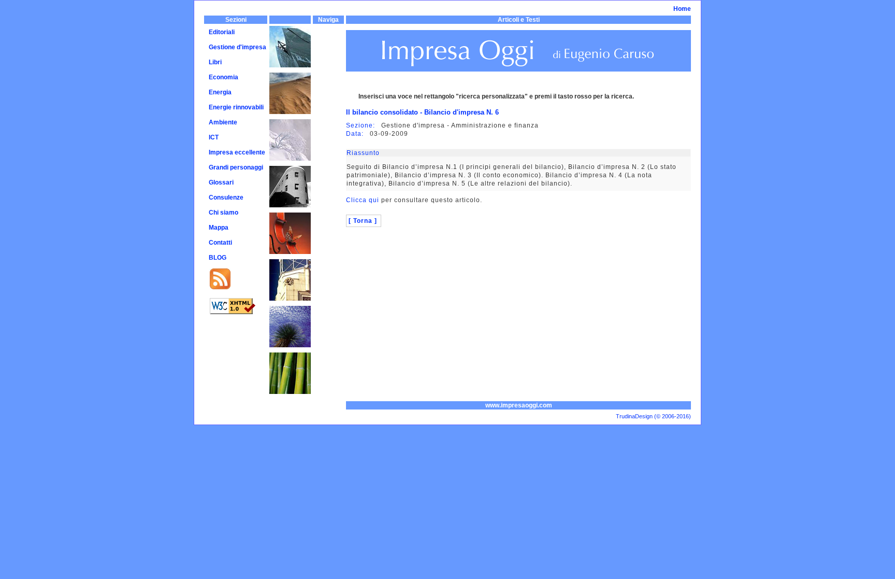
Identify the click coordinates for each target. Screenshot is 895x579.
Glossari (221, 182)
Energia (220, 92)
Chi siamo (223, 212)
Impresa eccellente (237, 152)
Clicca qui (362, 200)
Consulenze (226, 197)
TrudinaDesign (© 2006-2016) (653, 416)
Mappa (218, 227)
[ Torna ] (363, 220)
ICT (214, 137)
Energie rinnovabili (236, 107)
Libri (215, 62)
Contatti (220, 242)
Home (682, 8)
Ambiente (223, 122)
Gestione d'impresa (237, 47)
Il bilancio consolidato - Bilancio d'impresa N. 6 (422, 112)
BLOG (217, 257)
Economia (223, 77)
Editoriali (222, 32)
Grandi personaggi (236, 167)
